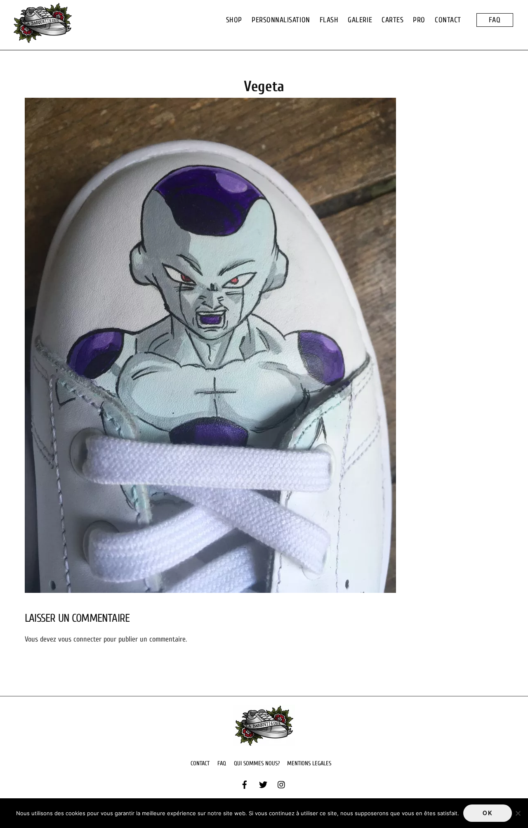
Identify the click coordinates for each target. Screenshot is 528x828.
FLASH (329, 20)
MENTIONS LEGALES (309, 763)
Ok (487, 813)
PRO (419, 20)
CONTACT (448, 20)
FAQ (495, 20)
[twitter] (263, 784)
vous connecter (79, 639)
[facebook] (244, 784)
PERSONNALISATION (281, 20)
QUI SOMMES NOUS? (257, 763)
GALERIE (360, 20)
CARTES (392, 20)
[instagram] (281, 784)
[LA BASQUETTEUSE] (42, 39)
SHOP (234, 20)
